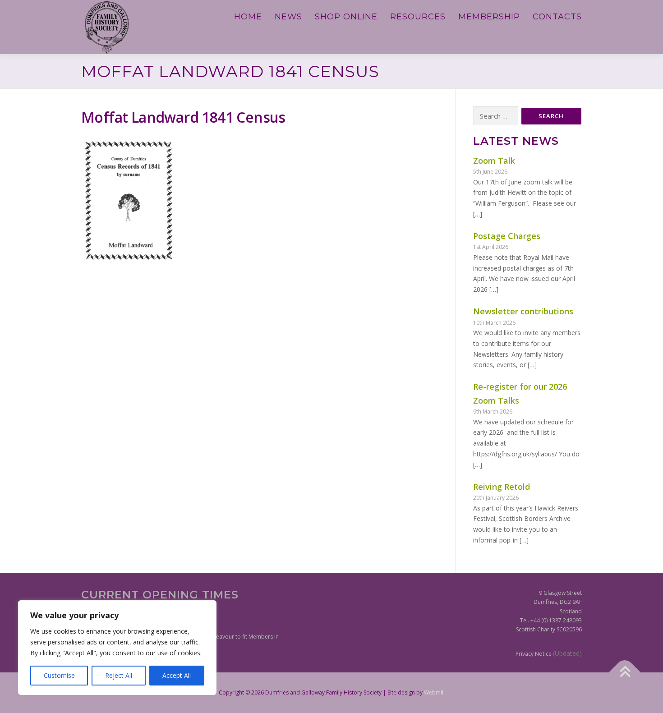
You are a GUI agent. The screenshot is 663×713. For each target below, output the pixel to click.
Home (248, 17)
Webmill (434, 692)
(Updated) (567, 653)
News (288, 17)
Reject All (118, 675)
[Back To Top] (625, 672)
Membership (489, 17)
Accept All (176, 675)
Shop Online (346, 17)
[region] (117, 647)
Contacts (557, 17)
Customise (59, 675)
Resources (418, 17)
